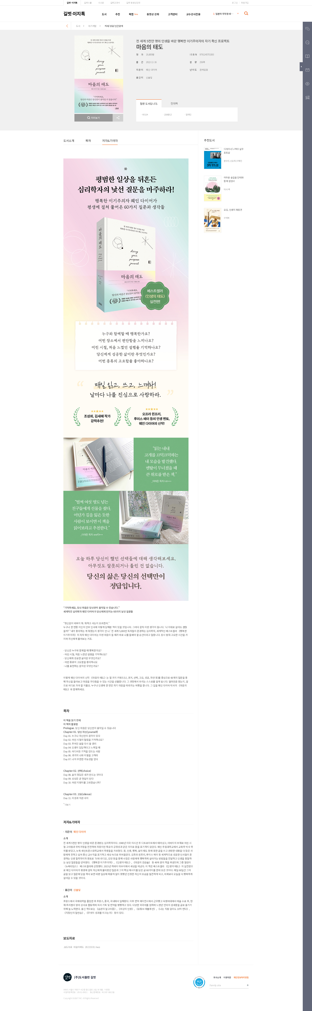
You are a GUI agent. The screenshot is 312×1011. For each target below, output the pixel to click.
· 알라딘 (187, 114)
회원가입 (245, 3)
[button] (118, 118)
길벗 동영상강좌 (133, 2)
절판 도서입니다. (149, 103)
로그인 (235, 3)
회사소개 (217, 977)
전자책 (174, 103)
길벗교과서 (115, 2)
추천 (117, 14)
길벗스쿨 (88, 2)
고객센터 (172, 14)
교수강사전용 (193, 14)
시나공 (101, 2)
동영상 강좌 (153, 14)
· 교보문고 (167, 114)
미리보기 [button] (95, 117)
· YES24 (144, 114)
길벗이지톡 (74, 13)
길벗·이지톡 (72, 2)
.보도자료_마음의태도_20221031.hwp (81, 947)
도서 (104, 14)
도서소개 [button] (68, 140)
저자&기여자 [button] (110, 140)
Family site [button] (215, 985)
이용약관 (227, 977)
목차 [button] (88, 140)
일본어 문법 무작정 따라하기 (223, 13)
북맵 (131, 14)
